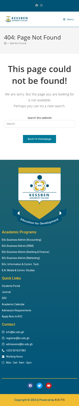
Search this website (40, 118)
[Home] (5, 43)
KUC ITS (60, 399)
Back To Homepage (39, 138)
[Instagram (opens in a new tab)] (41, 5)
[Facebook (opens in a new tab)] (37, 5)
